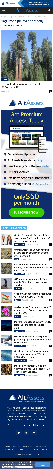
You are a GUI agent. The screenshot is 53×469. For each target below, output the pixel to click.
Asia (16, 259)
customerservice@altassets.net (32, 425)
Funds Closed (20, 244)
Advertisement (11, 449)
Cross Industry (20, 346)
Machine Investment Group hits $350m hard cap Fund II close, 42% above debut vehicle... (32, 368)
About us (16, 446)
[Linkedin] (19, 433)
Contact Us (34, 449)
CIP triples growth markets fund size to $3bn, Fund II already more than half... (31, 282)
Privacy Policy (40, 446)
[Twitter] (26, 433)
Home (3, 17)
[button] (4, 10)
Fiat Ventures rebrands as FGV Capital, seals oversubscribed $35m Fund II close (33, 267)
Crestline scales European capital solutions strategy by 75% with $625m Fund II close (31, 354)
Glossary (44, 449)
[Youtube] (34, 433)
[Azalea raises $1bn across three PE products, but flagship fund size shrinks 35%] (6, 311)
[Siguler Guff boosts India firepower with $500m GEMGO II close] (6, 297)
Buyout (4, 79)
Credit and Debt (20, 360)
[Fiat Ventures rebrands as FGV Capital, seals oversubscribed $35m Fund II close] (6, 268)
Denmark (18, 288)
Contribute (23, 449)
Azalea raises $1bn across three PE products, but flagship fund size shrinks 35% (32, 310)
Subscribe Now (42, 465)
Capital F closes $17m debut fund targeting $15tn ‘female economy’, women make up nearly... (32, 238)
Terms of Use (27, 446)
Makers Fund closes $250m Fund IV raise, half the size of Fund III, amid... (32, 325)
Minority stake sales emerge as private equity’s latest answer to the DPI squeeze (32, 339)
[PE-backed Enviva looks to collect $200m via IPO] (26, 55)
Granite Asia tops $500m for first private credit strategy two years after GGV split (31, 252)
